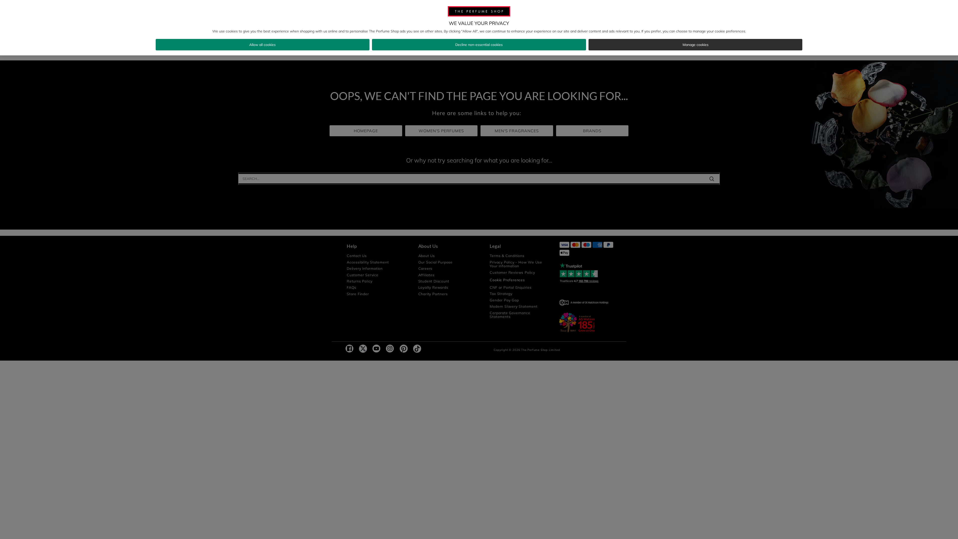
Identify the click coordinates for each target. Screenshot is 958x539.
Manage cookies (696, 44)
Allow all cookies (262, 44)
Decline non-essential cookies (479, 44)
